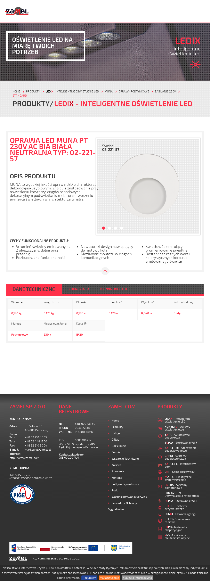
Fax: (12, 445)
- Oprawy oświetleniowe (177, 428)
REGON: (64, 427)
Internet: (15, 453)
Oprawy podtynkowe (134, 91)
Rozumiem (89, 578)
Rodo (115, 490)
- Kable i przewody (179, 472)
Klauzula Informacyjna (137, 578)
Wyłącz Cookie (109, 578)
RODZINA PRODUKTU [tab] (113, 289)
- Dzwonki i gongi (180, 514)
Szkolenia (118, 471)
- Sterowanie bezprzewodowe (180, 449)
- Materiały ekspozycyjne (176, 528)
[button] (102, 186)
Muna (109, 91)
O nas (115, 439)
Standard (20, 95)
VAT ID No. (65, 432)
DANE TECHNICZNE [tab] (34, 289)
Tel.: (12, 437)
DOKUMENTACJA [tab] (78, 289)
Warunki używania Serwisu (129, 497)
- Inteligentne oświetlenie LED (72, 91)
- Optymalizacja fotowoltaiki (182, 494)
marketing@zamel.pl (38, 449)
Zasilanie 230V (165, 91)
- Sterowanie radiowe (177, 520)
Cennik (116, 452)
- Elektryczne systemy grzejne (178, 478)
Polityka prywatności (125, 484)
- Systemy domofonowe (176, 486)
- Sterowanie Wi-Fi (181, 442)
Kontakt (117, 478)
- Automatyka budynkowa (177, 436)
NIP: (61, 423)
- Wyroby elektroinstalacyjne (177, 536)
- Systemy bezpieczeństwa (175, 457)
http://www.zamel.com (24, 458)
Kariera (116, 465)
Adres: (13, 426)
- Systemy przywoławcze (176, 507)
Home (115, 420)
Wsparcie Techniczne (125, 458)
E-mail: (14, 449)
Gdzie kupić (119, 446)
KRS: (62, 440)
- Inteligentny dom (180, 465)
